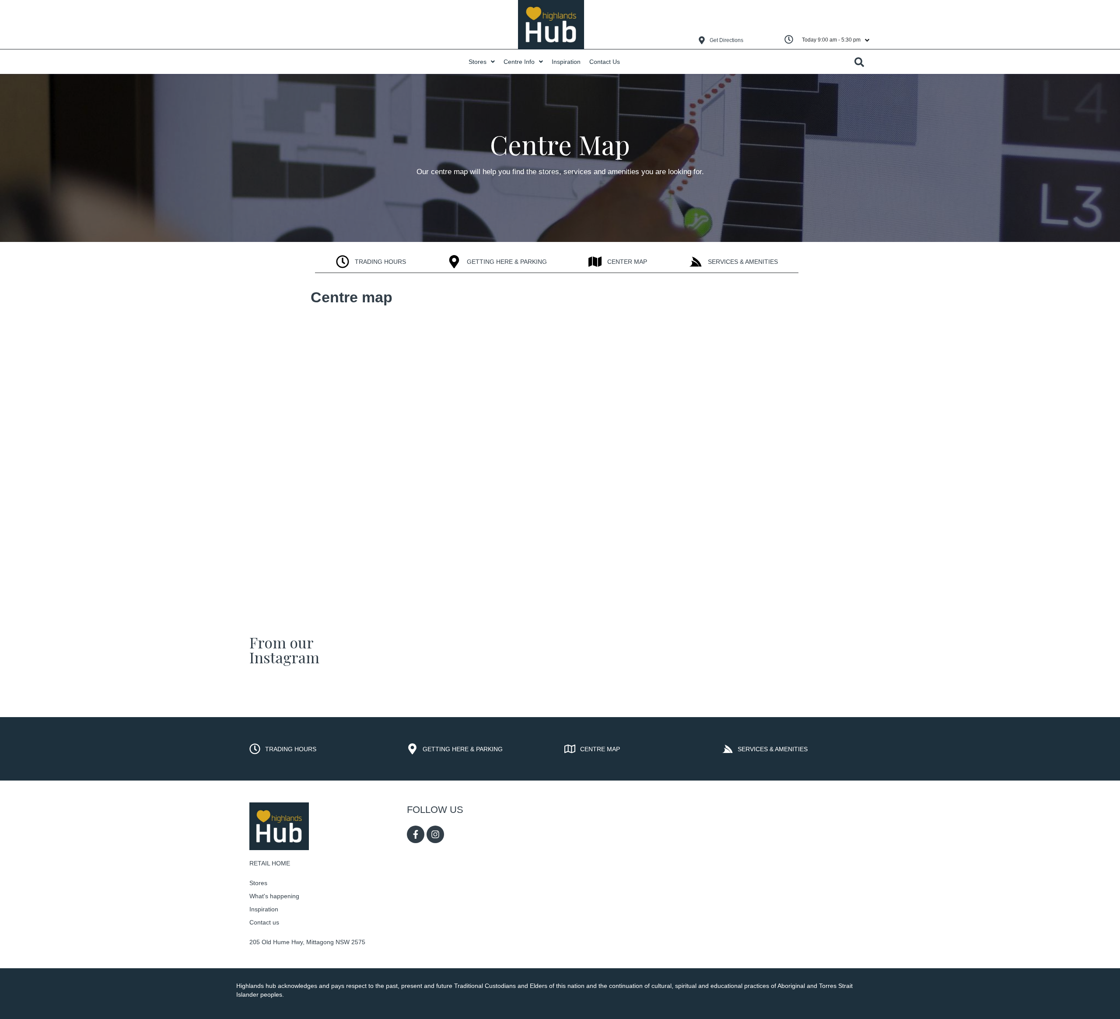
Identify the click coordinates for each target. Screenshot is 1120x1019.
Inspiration (566, 61)
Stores (477, 61)
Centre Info (519, 61)
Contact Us (604, 61)
